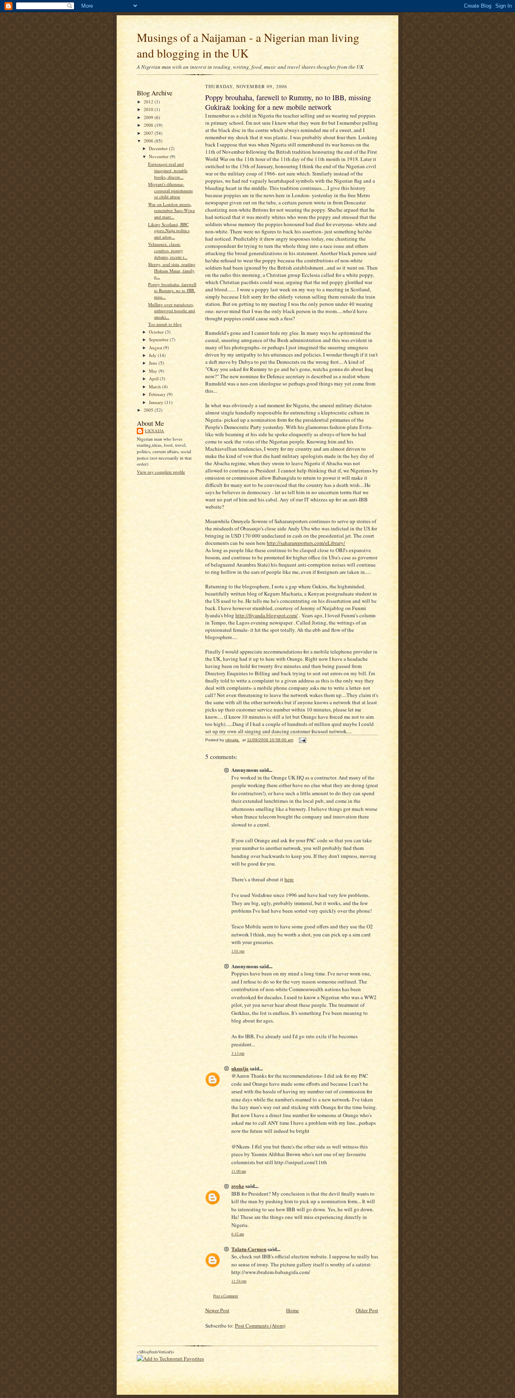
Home (292, 1310)
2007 (149, 133)
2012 (149, 102)
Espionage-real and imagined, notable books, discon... (167, 170)
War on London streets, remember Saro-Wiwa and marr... (171, 210)
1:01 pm (237, 951)
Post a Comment (225, 1296)
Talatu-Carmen (248, 1249)
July (153, 355)
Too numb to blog (165, 324)
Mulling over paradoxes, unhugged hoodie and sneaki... (171, 310)
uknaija (154, 430)
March (155, 387)
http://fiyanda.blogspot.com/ (266, 615)
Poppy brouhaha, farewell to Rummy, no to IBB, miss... (172, 290)
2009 (149, 117)
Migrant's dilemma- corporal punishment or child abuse (170, 190)
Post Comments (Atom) (260, 1325)
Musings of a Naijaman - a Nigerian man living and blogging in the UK (248, 45)
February (158, 394)
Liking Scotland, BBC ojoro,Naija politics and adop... (169, 230)
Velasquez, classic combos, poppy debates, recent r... (167, 250)
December (159, 148)
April (154, 378)
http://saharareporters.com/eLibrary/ (306, 542)
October (157, 332)
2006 (149, 141)
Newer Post (217, 1310)
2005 (149, 410)
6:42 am (237, 1234)
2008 (149, 125)
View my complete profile (161, 472)
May (154, 371)
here (289, 879)
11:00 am (238, 1171)
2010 (149, 109)
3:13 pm (237, 1053)
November (159, 156)
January (157, 402)
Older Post (367, 1310)
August (156, 347)
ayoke (237, 1186)
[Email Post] (302, 740)
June (154, 363)
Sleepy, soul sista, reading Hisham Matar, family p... (172, 270)
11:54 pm (238, 1281)
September (159, 339)
